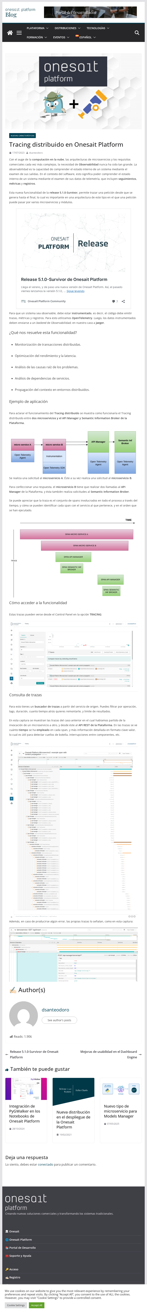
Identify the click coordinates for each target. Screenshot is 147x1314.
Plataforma (35, 28)
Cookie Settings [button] (16, 1305)
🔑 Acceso (11, 1269)
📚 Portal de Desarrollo (20, 1247)
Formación (35, 37)
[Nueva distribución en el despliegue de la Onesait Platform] (73, 1080)
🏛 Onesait (12, 1231)
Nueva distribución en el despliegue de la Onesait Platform (73, 1119)
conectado (45, 1164)
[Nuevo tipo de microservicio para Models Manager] (121, 1080)
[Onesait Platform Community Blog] (26, 1196)
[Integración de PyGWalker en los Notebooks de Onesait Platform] (26, 1080)
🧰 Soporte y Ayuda (18, 1256)
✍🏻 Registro (12, 1277)
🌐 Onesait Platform (18, 1239)
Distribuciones (65, 28)
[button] (46, 28)
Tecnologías (96, 28)
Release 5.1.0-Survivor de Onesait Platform (34, 1054)
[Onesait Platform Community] (10, 32)
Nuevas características (22, 135)
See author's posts (59, 1020)
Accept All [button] (36, 1305)
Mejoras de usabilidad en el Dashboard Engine (108, 1054)
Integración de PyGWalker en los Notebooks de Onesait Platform (24, 1114)
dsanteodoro (36, 152)
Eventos (59, 37)
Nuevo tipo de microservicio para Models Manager (120, 1111)
